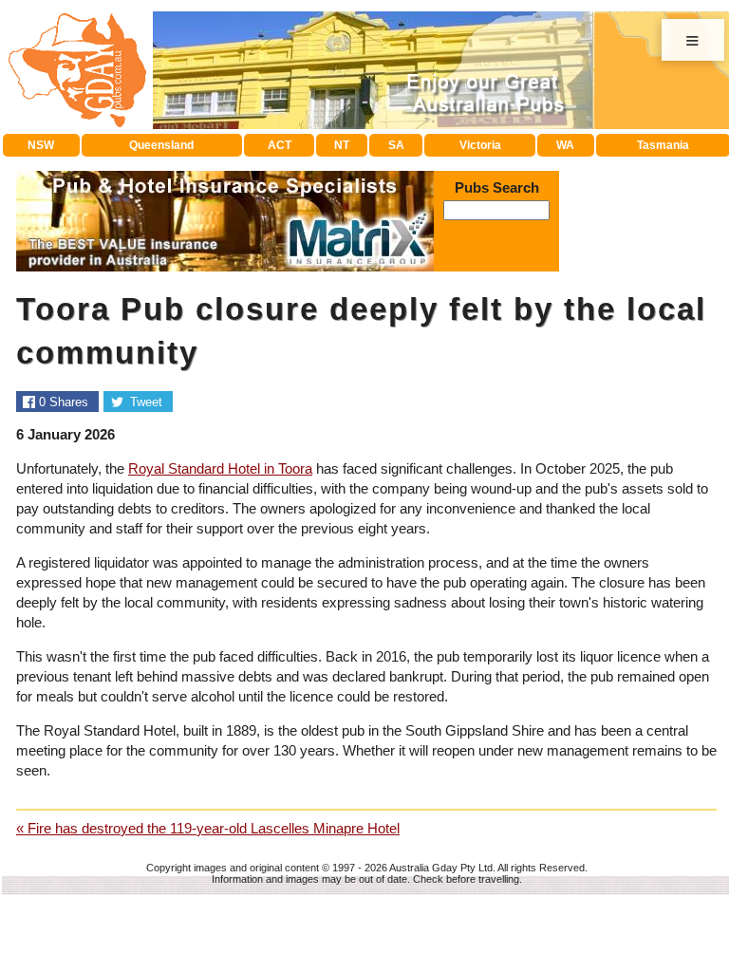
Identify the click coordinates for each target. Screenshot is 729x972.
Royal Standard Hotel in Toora (220, 468)
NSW (41, 145)
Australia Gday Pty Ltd (441, 867)
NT (341, 145)
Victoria (480, 145)
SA (396, 145)
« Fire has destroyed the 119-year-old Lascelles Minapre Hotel (208, 828)
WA (565, 145)
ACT (279, 145)
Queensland (161, 145)
